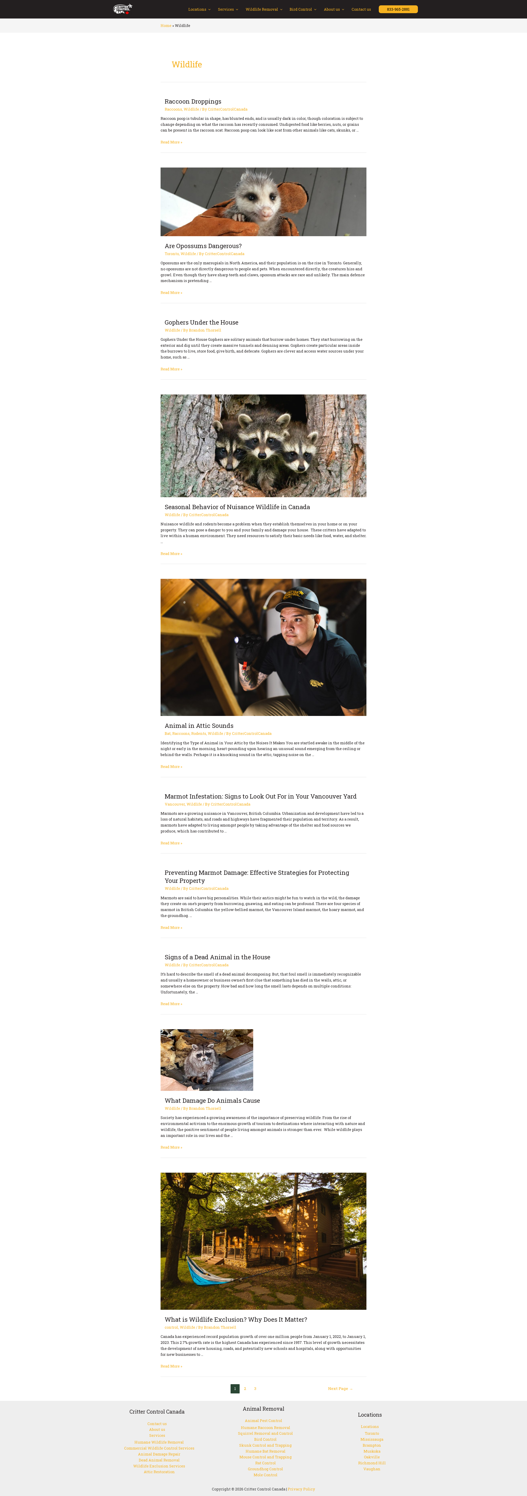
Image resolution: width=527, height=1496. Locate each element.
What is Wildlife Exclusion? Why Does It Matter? (236, 1319)
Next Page (340, 1388)
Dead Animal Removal (159, 1460)
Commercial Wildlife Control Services (159, 1448)
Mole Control (265, 1474)
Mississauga (371, 1439)
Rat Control (265, 1462)
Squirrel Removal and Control (265, 1433)
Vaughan (371, 1468)
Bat (168, 733)
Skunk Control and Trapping (265, 1445)
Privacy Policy (301, 1489)
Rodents (198, 733)
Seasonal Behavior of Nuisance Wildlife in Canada (237, 507)
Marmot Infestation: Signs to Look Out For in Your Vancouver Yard (261, 796)
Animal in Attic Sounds (199, 725)
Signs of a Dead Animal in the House (217, 957)
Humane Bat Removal (266, 1451)
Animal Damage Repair (159, 1454)
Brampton (372, 1445)
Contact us (361, 9)
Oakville (372, 1456)
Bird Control (301, 9)
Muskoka (372, 1451)
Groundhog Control (265, 1468)
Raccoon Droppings (193, 101)
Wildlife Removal (262, 9)
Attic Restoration (159, 1471)
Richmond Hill (372, 1462)
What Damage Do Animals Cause (212, 1100)
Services (226, 9)
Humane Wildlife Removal (159, 1442)
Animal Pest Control (263, 1420)
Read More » (171, 142)
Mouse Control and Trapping (265, 1456)
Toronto (172, 253)
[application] (208, 9)
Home (166, 25)
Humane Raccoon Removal (265, 1427)
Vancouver (175, 804)
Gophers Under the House (201, 322)
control (171, 1327)
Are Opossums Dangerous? (203, 246)
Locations (197, 9)
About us (332, 9)
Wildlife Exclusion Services (159, 1466)
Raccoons (173, 109)
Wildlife (191, 109)
